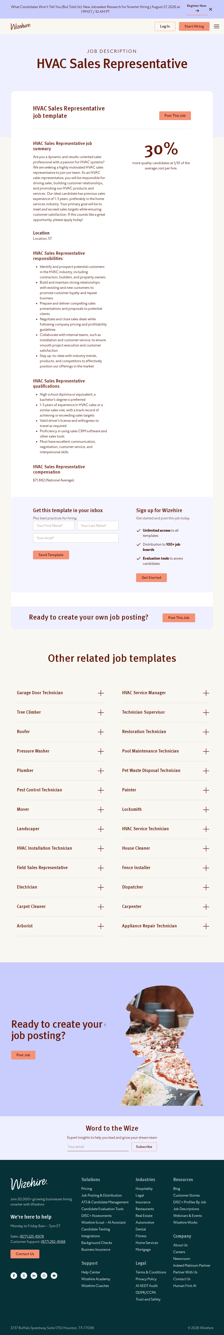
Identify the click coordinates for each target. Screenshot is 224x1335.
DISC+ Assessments (96, 1215)
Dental (141, 1229)
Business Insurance (95, 1249)
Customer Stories (186, 1195)
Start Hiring (194, 26)
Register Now (196, 6)
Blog (176, 1188)
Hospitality (144, 1188)
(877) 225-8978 (32, 1236)
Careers (179, 1252)
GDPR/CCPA (146, 1292)
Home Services (147, 1242)
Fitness (141, 1236)
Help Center (90, 1272)
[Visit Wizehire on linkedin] (34, 1275)
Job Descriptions (186, 1209)
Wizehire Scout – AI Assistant (103, 1222)
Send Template (51, 555)
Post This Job (175, 115)
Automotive (145, 1222)
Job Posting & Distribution (101, 1195)
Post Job (23, 1055)
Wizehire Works (185, 1222)
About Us (180, 1245)
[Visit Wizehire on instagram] (44, 1275)
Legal (140, 1195)
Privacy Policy (146, 1279)
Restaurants (145, 1209)
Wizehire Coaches (95, 1285)
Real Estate (144, 1215)
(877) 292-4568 (53, 1241)
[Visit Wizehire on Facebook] (13, 1275)
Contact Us (182, 1279)
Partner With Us (185, 1272)
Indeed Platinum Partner (191, 1265)
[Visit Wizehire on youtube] (54, 1275)
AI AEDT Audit (147, 1285)
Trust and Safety (148, 1299)
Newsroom (181, 1258)
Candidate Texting (95, 1229)
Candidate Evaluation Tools (102, 1209)
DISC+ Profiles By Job (189, 1202)
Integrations (90, 1236)
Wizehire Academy (95, 1279)
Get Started (151, 577)
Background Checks (96, 1242)
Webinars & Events (187, 1215)
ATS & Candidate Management (105, 1202)
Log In (165, 26)
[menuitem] (105, 1188)
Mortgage (143, 1249)
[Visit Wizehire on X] (24, 1275)
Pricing (86, 1188)
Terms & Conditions (151, 1272)
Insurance (143, 1202)
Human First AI (184, 1285)
